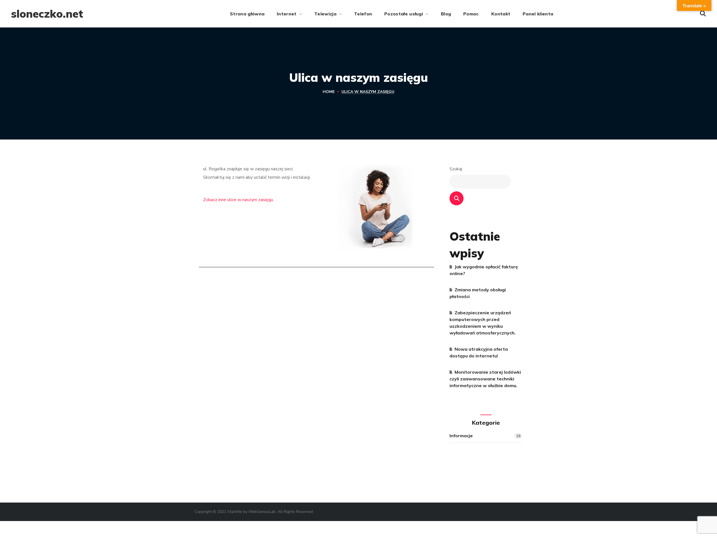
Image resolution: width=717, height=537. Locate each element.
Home (329, 91)
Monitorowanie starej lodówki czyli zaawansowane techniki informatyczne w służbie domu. (485, 378)
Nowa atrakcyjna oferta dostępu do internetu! (479, 352)
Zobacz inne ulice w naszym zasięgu (238, 200)
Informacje (485, 436)
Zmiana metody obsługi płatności (478, 293)
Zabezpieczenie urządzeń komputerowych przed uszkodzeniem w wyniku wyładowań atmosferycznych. (483, 323)
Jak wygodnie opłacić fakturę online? (484, 270)
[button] (703, 13)
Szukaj (456, 169)
